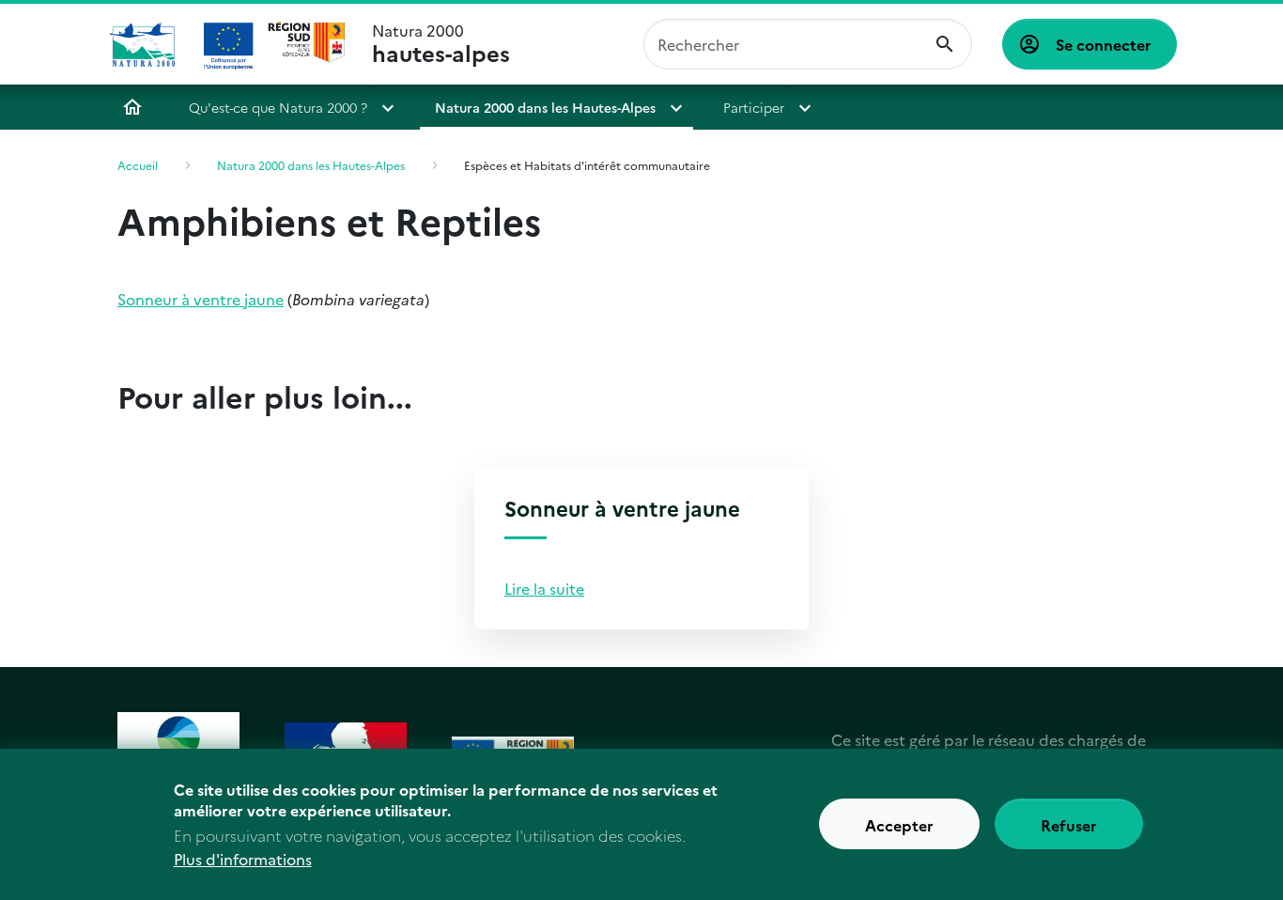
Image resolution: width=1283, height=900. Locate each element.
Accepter (899, 825)
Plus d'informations (243, 858)
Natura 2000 (441, 44)
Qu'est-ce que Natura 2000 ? (278, 107)
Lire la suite (544, 588)
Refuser (1069, 825)
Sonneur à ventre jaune (200, 298)
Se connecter (1104, 44)
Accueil (132, 107)
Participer (753, 107)
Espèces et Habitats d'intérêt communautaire (587, 165)
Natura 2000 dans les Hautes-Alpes (545, 107)
